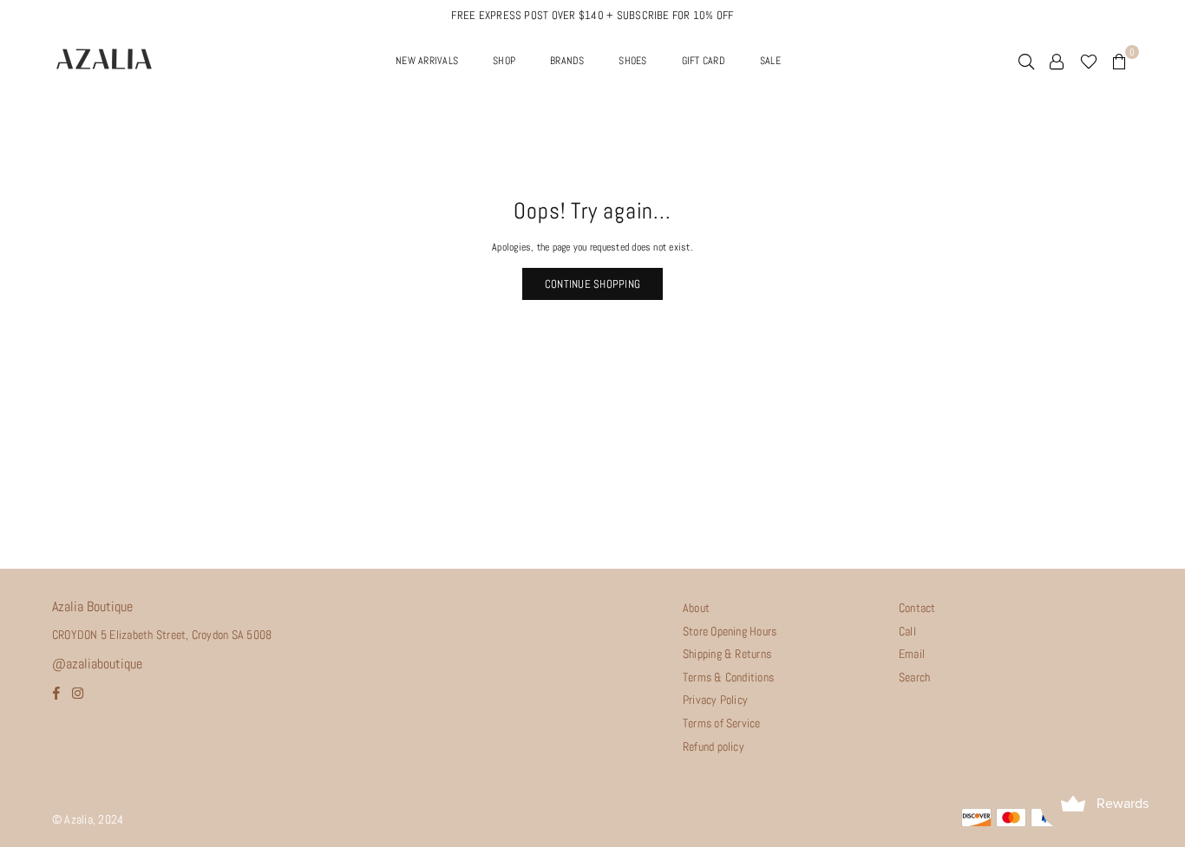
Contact (917, 608)
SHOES (632, 61)
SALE (770, 61)
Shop (504, 61)
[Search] (1026, 61)
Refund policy (713, 746)
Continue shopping (592, 284)
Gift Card (703, 61)
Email (912, 653)
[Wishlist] (1088, 61)
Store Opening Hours (730, 631)
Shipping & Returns (727, 653)
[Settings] (1056, 61)
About (696, 608)
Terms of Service (722, 723)
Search (914, 677)
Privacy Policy (715, 699)
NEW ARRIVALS (427, 61)
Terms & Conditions (728, 677)
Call (907, 631)
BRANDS (567, 61)
